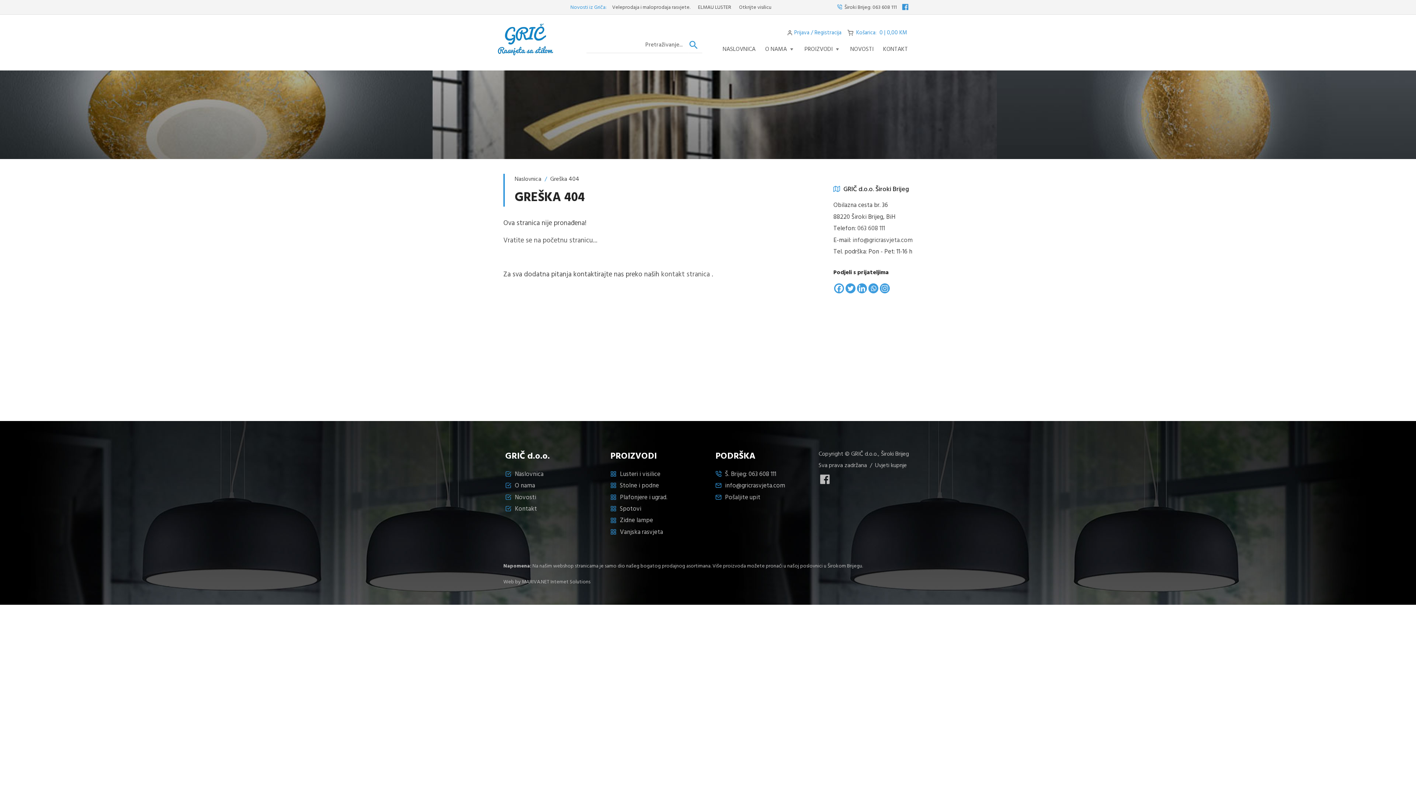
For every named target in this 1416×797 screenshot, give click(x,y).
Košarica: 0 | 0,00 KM (881, 32)
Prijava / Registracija (817, 32)
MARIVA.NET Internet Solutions (556, 582)
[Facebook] (839, 288)
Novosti (525, 498)
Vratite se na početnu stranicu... (550, 240)
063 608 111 (884, 7)
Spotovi (630, 509)
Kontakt (895, 49)
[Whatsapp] (873, 288)
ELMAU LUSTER (685, 7)
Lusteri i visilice (640, 474)
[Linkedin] (862, 288)
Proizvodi (819, 49)
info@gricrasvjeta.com (883, 240)
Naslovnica (739, 49)
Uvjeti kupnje (891, 465)
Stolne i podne (639, 486)
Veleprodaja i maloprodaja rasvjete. (622, 7)
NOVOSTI (862, 49)
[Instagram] (885, 288)
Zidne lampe (636, 520)
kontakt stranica (685, 274)
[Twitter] (851, 288)
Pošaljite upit (742, 498)
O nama (776, 49)
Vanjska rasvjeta (641, 532)
